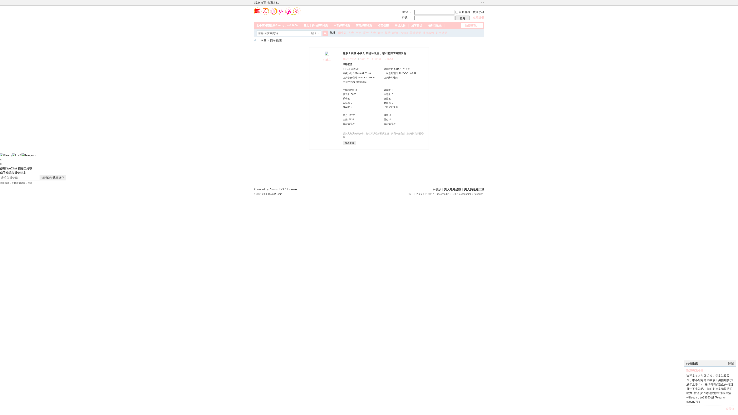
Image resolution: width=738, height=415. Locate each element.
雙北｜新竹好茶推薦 (316, 25)
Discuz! (274, 189)
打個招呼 (376, 59)
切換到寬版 (482, 2)
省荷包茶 (383, 25)
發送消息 (389, 59)
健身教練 (428, 32)
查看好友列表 (350, 59)
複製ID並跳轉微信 (52, 177)
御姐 (380, 32)
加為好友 (364, 59)
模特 (388, 32)
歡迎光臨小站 (695, 370)
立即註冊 (478, 17)
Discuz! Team (275, 194)
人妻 (351, 32)
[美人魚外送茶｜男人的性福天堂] (277, 11)
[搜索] (325, 33)
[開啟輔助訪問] (479, 2)
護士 (366, 32)
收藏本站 (273, 2)
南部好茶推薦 (364, 25)
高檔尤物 (400, 25)
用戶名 (404, 12)
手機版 (437, 189)
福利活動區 (435, 25)
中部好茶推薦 (342, 25)
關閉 (731, 363)
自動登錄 (464, 12)
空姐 (358, 32)
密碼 (404, 17)
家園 (263, 40)
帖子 (314, 33)
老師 (395, 32)
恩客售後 (416, 25)
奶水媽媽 (441, 32)
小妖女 (327, 59)
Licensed (292, 189)
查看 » (730, 408)
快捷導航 (471, 25)
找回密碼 (478, 12)
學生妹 (342, 32)
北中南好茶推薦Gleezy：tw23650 (277, 25)
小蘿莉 (403, 32)
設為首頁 (260, 2)
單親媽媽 (415, 32)
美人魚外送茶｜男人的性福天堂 (255, 40)
